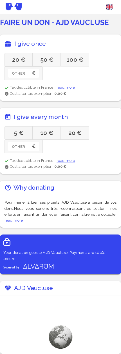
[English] (109, 7)
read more (66, 87)
